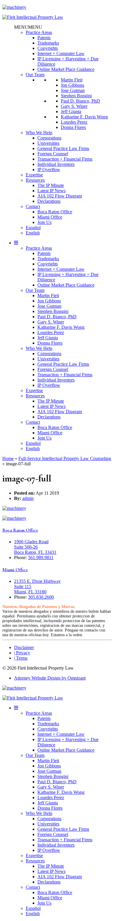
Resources (35, 180)
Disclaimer (24, 647)
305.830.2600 (41, 597)
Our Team (35, 74)
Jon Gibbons (72, 85)
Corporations (49, 137)
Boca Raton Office (54, 211)
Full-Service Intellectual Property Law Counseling (64, 458)
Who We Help (39, 132)
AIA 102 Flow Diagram (59, 195)
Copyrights (47, 48)
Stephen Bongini (76, 95)
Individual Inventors (56, 164)
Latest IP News (51, 190)
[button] (28, 27)
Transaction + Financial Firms (64, 158)
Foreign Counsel (52, 153)
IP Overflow (48, 169)
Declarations (49, 201)
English (33, 232)
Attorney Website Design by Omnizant (50, 677)
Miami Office (49, 216)
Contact (33, 206)
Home (8, 458)
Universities (48, 143)
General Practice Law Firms (63, 148)
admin (28, 498)
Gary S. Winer (74, 106)
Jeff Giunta (71, 111)
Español (33, 227)
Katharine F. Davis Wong (84, 116)
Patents (44, 37)
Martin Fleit (71, 79)
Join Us (44, 222)
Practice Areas (39, 32)
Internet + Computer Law (60, 53)
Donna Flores (73, 127)
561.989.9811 (40, 557)
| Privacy (22, 652)
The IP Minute (50, 185)
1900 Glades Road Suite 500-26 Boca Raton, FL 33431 (35, 547)
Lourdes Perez (74, 122)
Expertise (34, 174)
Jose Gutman (73, 90)
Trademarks (48, 42)
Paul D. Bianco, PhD (80, 100)
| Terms (20, 658)
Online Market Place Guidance (65, 69)
